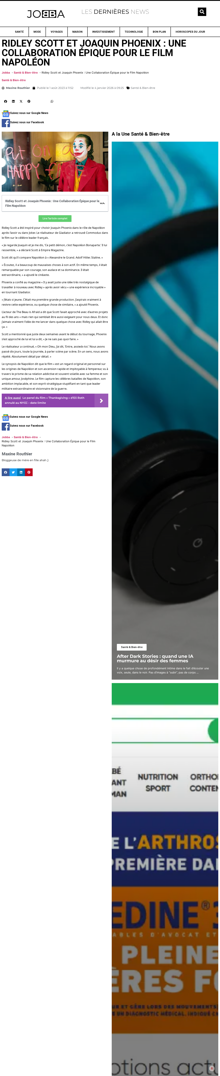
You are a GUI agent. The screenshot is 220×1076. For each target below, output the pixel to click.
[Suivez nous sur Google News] (6, 117)
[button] (202, 12)
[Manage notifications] (212, 1068)
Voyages (57, 31)
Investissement (103, 31)
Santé (19, 31)
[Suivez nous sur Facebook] (6, 126)
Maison (77, 31)
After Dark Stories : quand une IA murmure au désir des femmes (155, 658)
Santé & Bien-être (14, 80)
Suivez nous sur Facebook (27, 122)
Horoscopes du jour (190, 31)
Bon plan (159, 31)
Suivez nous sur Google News (29, 113)
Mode (37, 31)
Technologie (134, 31)
